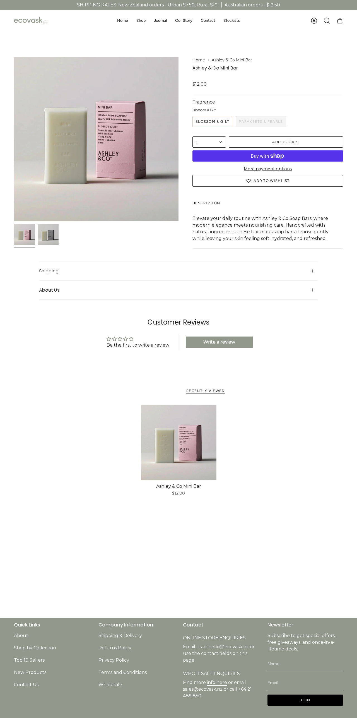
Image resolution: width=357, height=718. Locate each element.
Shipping (49, 271)
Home (198, 60)
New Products (30, 672)
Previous (14, 139)
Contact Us (26, 684)
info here (217, 682)
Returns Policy (114, 647)
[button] (141, 20)
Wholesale (110, 684)
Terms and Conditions (122, 672)
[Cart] (339, 20)
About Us (49, 290)
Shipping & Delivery (120, 635)
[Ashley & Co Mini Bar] (178, 442)
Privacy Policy (113, 660)
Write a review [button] (219, 342)
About (21, 635)
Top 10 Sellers (29, 660)
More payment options (268, 168)
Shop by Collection (35, 647)
